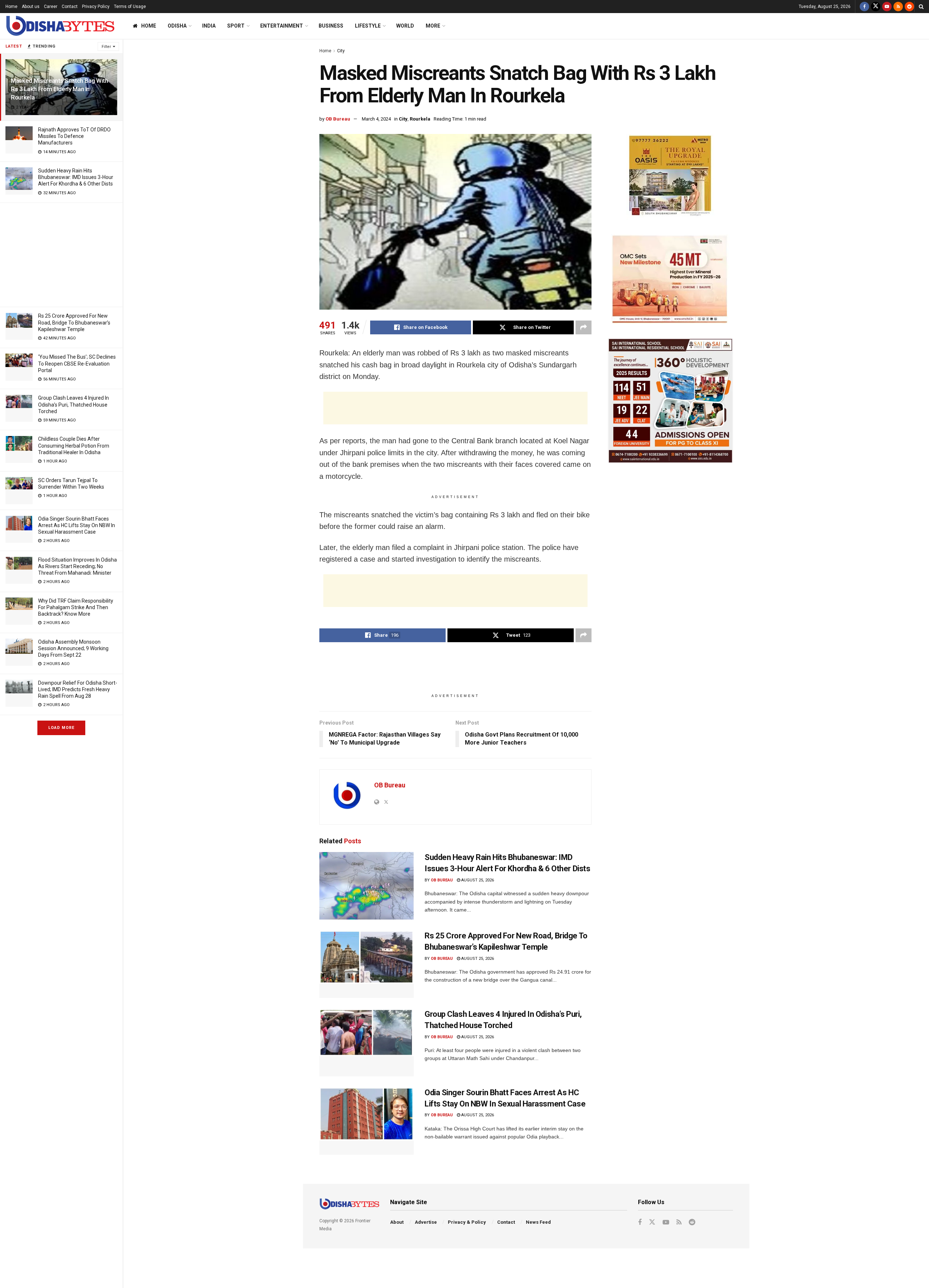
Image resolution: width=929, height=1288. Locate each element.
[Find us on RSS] (898, 6)
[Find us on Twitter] (875, 6)
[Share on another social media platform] (584, 327)
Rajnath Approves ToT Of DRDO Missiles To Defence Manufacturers (74, 136)
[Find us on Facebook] (864, 6)
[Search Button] (921, 6)
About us (31, 6)
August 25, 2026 (477, 880)
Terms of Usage (130, 6)
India (209, 26)
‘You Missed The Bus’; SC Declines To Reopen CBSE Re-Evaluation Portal (77, 363)
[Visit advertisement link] (670, 177)
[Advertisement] (61, 253)
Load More (61, 727)
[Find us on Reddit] (909, 6)
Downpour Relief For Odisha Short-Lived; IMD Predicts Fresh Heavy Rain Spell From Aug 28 (77, 689)
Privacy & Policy (467, 1222)
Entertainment (281, 26)
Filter (106, 46)
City (341, 50)
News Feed (538, 1222)
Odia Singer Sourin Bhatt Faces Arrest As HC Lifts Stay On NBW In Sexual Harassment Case (76, 525)
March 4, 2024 (376, 119)
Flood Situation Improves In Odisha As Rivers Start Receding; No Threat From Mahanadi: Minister (77, 566)
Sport (236, 26)
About (397, 1222)
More (433, 26)
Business (331, 26)
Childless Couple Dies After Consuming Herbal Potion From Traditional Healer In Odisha (73, 445)
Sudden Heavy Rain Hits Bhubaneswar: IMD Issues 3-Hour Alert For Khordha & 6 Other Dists (75, 177)
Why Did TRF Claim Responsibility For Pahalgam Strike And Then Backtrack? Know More (75, 607)
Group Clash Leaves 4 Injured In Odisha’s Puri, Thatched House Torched (73, 404)
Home (11, 6)
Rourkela (420, 119)
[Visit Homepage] (59, 26)
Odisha (177, 26)
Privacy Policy (96, 6)
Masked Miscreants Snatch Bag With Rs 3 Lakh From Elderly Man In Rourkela (59, 89)
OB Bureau (338, 119)
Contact (70, 6)
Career (50, 6)
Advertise (426, 1222)
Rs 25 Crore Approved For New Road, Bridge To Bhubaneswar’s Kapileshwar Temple (74, 322)
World (405, 26)
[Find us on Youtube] (887, 6)
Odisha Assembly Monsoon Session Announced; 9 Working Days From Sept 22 (73, 648)
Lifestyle (368, 26)
